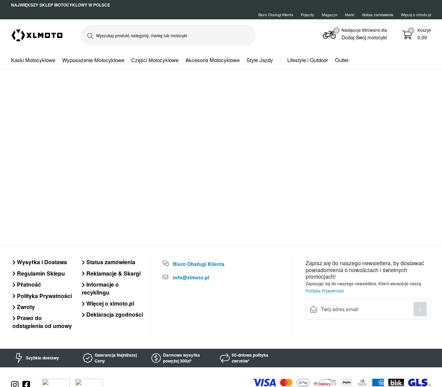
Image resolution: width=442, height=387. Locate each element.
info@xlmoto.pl (191, 277)
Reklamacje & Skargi (113, 273)
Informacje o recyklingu (100, 288)
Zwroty (25, 307)
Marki (349, 14)
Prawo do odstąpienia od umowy (42, 321)
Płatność (28, 284)
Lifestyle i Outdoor (307, 59)
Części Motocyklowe (155, 59)
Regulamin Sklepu (40, 273)
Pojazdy (307, 14)
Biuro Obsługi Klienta (275, 14)
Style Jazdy (260, 59)
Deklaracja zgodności (114, 314)
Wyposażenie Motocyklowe (93, 59)
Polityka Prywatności (44, 296)
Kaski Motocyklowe (33, 59)
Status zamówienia (110, 262)
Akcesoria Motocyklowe (212, 59)
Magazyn (329, 14)
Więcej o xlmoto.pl (416, 14)
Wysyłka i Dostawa (41, 262)
